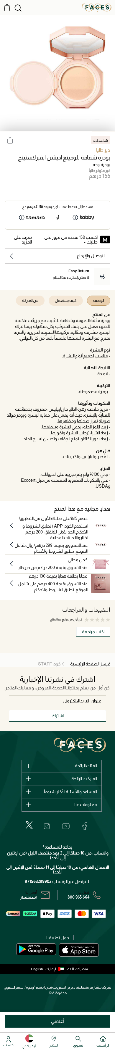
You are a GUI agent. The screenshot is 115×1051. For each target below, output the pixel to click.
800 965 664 (79, 897)
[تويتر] (29, 824)
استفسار (28, 897)
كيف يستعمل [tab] (66, 300)
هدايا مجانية (100, 140)
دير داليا (103, 150)
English (37, 969)
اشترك (58, 715)
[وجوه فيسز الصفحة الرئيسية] (96, 7)
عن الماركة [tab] (30, 300)
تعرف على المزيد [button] (23, 239)
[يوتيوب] (65, 826)
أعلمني (57, 1021)
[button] (56, 969)
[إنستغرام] (47, 826)
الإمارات (50, 969)
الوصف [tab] (98, 300)
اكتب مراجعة (93, 631)
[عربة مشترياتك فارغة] (7, 7)
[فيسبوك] (84, 826)
